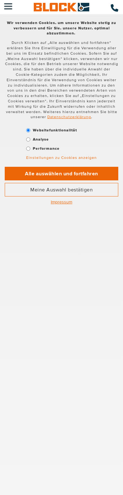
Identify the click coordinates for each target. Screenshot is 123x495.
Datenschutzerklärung (69, 117)
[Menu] (8, 7)
